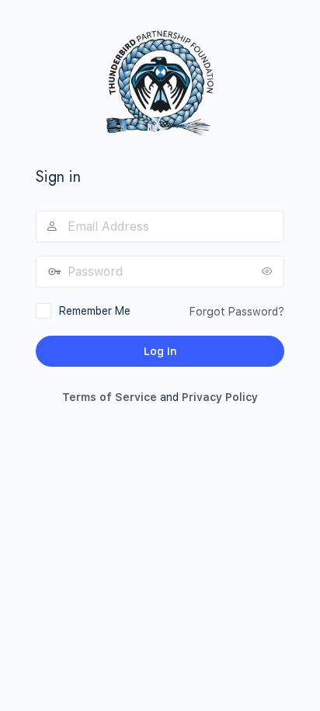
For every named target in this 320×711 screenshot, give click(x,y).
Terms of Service (109, 397)
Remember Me (94, 311)
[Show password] (268, 271)
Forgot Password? (237, 311)
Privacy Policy (220, 397)
